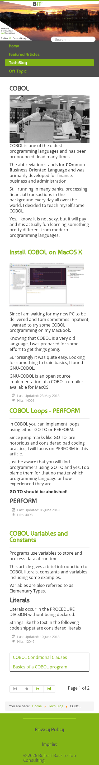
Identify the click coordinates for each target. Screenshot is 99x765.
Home (14, 45)
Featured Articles (24, 54)
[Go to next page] (38, 689)
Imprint (49, 744)
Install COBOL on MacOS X (46, 252)
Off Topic (17, 71)
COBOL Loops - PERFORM (45, 410)
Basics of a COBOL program (40, 667)
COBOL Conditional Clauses (40, 657)
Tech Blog (18, 62)
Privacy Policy (49, 729)
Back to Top (64, 755)
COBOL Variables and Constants (39, 536)
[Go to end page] (49, 689)
